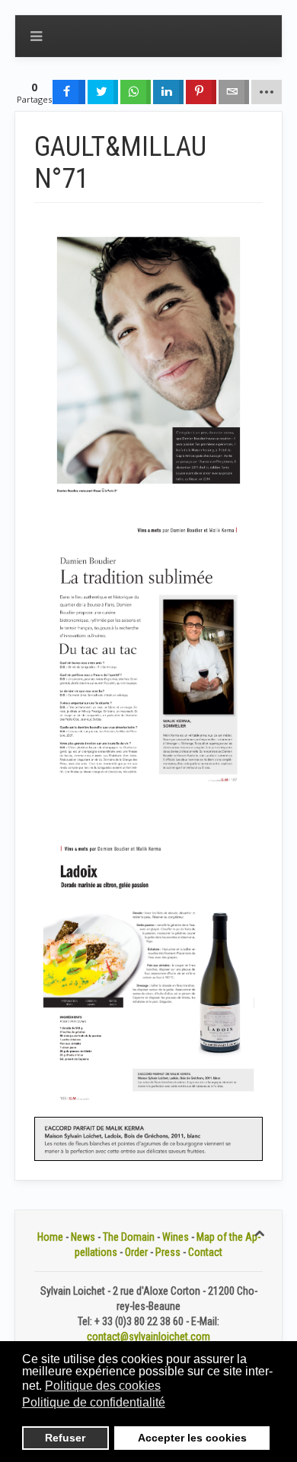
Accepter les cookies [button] (192, 1438)
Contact (205, 1252)
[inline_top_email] (234, 92)
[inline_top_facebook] (69, 92)
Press (167, 1252)
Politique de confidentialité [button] (93, 1402)
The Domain (129, 1237)
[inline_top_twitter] (103, 92)
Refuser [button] (65, 1438)
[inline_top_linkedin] (168, 92)
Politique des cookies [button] (103, 1385)
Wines (175, 1237)
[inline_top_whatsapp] (135, 92)
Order (136, 1252)
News (83, 1237)
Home (50, 1237)
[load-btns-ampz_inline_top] (266, 92)
